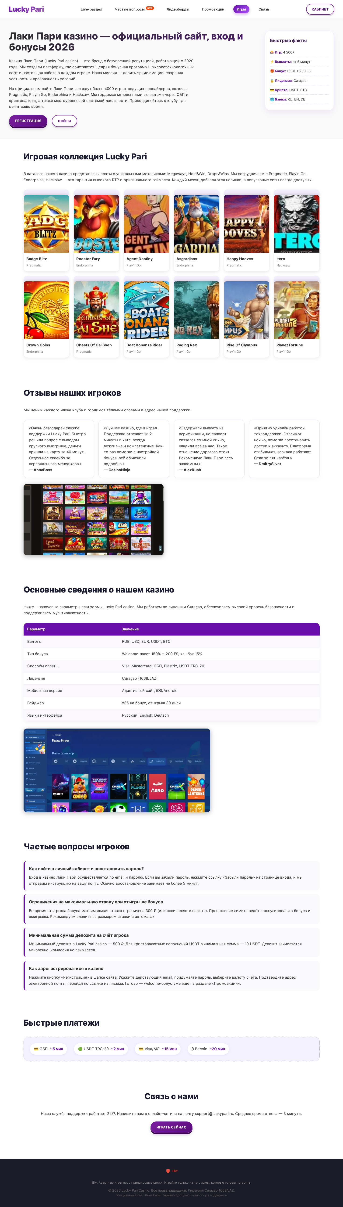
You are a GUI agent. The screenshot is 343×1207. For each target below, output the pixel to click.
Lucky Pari (26, 9)
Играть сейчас (171, 1127)
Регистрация (28, 121)
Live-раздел (91, 9)
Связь (264, 9)
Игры (241, 9)
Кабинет (320, 9)
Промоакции (213, 9)
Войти (64, 121)
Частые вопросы (133, 9)
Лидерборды (178, 9)
